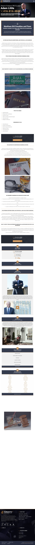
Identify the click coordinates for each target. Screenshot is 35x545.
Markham (25, 383)
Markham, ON (22, 232)
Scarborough (25, 389)
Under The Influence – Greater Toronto (25, 516)
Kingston (10, 382)
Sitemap (8, 543)
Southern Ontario (9, 387)
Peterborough (25, 388)
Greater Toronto (25, 378)
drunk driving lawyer (28, 32)
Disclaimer (4, 543)
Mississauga (25, 384)
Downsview (9, 377)
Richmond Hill (10, 389)
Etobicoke (9, 378)
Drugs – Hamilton (21, 519)
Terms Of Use (11, 542)
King (25, 381)
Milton (10, 384)
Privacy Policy (4, 542)
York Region (25, 392)
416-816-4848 (11, 11)
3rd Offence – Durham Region (23, 515)
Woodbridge (10, 392)
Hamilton (10, 381)
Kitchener (25, 382)
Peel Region (10, 388)
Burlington (25, 376)
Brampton (9, 376)
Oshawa (25, 387)
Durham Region (25, 377)
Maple (10, 383)
